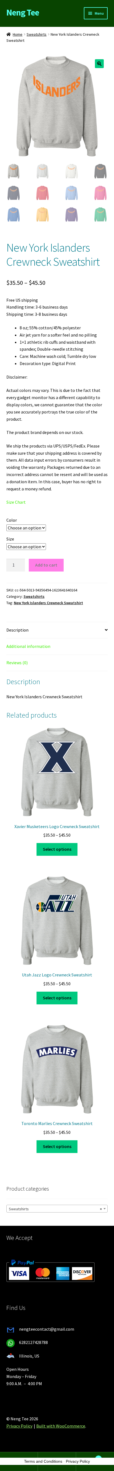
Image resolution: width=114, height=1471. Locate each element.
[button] (99, 63)
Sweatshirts (36, 34)
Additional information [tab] (28, 646)
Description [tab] (17, 630)
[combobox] (57, 1209)
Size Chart (16, 502)
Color (11, 520)
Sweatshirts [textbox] (55, 1208)
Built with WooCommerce (60, 1426)
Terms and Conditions (43, 1461)
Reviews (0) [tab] (17, 662)
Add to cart (46, 565)
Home (17, 34)
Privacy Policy (19, 1426)
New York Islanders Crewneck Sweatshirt (48, 602)
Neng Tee (22, 12)
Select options (57, 849)
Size (10, 539)
